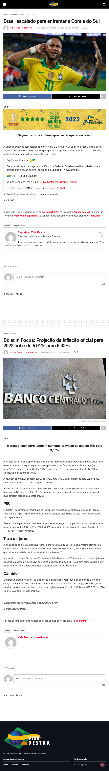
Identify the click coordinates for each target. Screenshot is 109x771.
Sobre (7, 226)
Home (5, 14)
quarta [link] (51, 552)
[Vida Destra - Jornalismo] (10, 642)
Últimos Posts (19, 226)
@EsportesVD (51, 212)
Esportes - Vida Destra (22, 27)
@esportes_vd (82, 212)
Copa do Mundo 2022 (27, 14)
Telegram (81, 620)
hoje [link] (89, 465)
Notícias (15, 764)
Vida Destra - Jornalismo (23, 352)
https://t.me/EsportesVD (26, 215)
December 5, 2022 (55, 188)
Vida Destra (18, 753)
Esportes (13, 14)
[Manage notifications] (102, 764)
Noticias (13, 333)
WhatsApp (94, 215)
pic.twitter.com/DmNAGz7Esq (60, 182)
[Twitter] (102, 235)
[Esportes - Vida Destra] (10, 237)
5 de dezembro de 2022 (46, 27)
